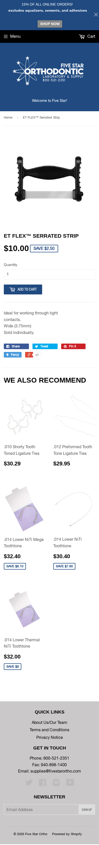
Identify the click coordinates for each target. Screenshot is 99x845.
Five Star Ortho (36, 834)
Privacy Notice (49, 737)
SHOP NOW (50, 24)
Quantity (10, 265)
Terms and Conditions (49, 729)
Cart (90, 36)
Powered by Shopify (67, 834)
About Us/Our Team (49, 722)
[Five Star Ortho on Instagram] (56, 784)
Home (8, 117)
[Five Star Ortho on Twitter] (29, 784)
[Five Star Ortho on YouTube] (70, 784)
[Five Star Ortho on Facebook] (42, 784)
